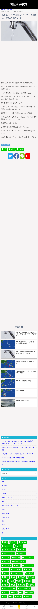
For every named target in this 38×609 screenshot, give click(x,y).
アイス (14, 542)
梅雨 (13, 585)
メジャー (28, 569)
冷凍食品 (30, 573)
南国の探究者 (19, 4)
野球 (5, 596)
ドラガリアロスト (20, 561)
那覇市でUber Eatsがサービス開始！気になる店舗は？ (18, 463)
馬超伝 (19, 596)
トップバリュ (28, 558)
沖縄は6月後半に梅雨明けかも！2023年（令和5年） (18, 449)
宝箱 (12, 581)
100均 (6, 542)
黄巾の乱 (28, 596)
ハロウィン (7, 565)
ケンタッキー (8, 546)
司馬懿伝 (23, 577)
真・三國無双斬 (25, 589)
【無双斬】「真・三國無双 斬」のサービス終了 (17, 454)
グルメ (4, 493)
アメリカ (24, 542)
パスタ (17, 565)
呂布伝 (32, 577)
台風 (5, 149)
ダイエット (22, 554)
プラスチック (28, 565)
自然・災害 (5, 529)
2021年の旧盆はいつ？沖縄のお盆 (13, 458)
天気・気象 (6, 145)
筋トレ (6, 593)
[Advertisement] (19, 61)
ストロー (23, 550)
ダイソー (7, 558)
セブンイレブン (9, 554)
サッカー (20, 546)
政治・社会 (5, 517)
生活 (3, 521)
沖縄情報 (23, 585)
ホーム (3, 608)
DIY (3, 482)
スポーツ (5, 501)
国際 (3, 509)
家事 (19, 581)
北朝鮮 (6, 577)
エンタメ (5, 490)
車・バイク (5, 533)
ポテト (6, 569)
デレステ (17, 558)
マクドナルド (16, 569)
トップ (34, 608)
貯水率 (21, 149)
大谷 (5, 581)
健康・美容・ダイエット (10, 505)
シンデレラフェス (9, 550)
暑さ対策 (28, 581)
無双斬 (32, 585)
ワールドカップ (17, 573)
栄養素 (6, 585)
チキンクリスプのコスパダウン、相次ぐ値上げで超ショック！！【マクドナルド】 (18, 442)
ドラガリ (7, 561)
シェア (26, 608)
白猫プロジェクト (9, 589)
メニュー (11, 608)
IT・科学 (4, 486)
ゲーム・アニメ (7, 497)
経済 (3, 525)
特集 (19, 608)
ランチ (6, 573)
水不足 (12, 149)
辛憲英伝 (30, 593)
